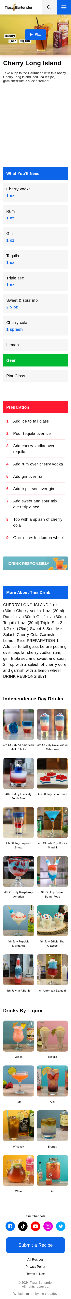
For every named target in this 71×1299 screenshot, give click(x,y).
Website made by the (35, 1293)
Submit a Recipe (35, 1245)
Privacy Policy (36, 1266)
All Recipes (35, 1259)
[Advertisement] (35, 125)
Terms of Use (35, 1274)
